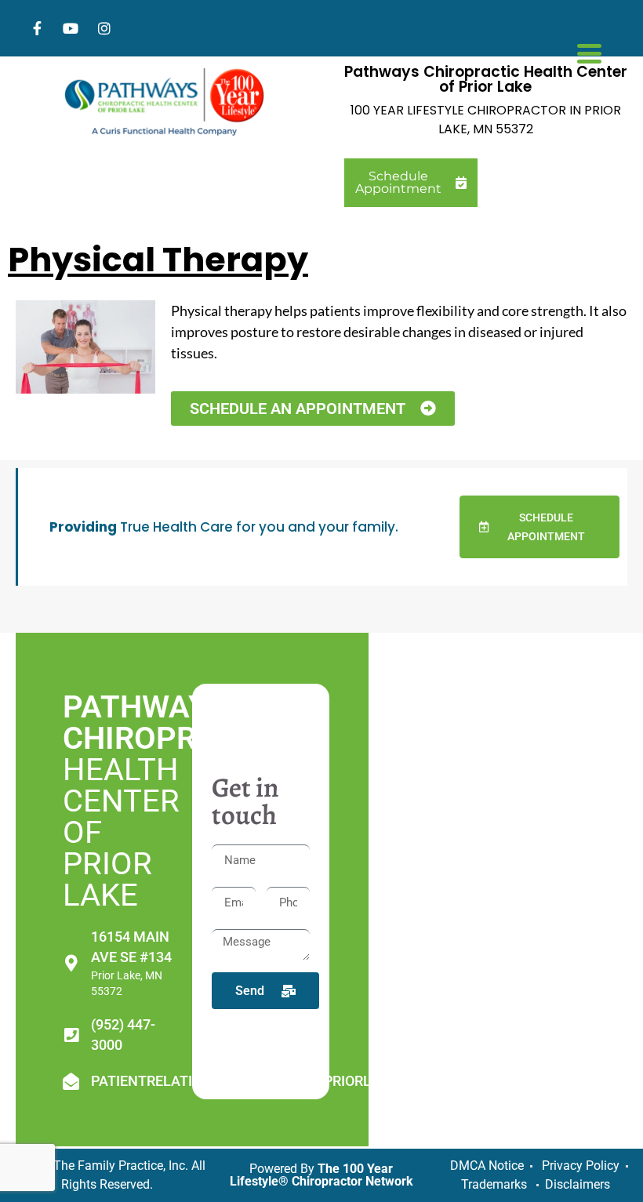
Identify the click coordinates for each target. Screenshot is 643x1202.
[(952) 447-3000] (71, 1035)
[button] (539, 527)
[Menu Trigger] (589, 51)
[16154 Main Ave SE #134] (71, 963)
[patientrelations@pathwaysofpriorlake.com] (71, 1081)
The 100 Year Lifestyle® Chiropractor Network (321, 1175)
